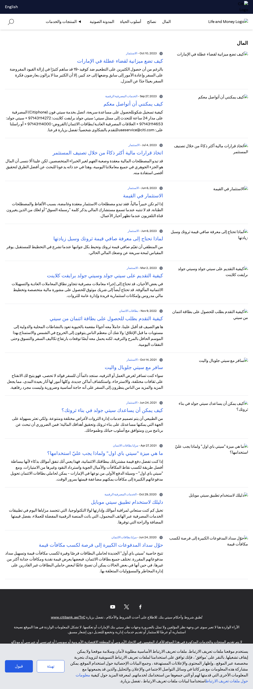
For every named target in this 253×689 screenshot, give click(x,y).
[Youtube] (113, 607)
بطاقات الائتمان (128, 311)
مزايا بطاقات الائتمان (125, 445)
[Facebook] (140, 607)
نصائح (151, 21)
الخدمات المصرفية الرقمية (121, 96)
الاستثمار (131, 53)
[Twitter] (126, 607)
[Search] (11, 22)
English (11, 6)
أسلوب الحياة (130, 21)
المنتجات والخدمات (61, 21)
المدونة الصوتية (102, 21)
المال (166, 21)
